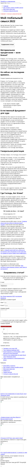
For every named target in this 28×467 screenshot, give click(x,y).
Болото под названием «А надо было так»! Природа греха (14, 355)
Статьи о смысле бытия (10, 11)
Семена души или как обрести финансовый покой (14, 222)
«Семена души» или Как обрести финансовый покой (10, 418)
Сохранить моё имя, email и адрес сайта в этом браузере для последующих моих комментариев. (14, 321)
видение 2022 (11, 296)
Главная (5, 6)
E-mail (2, 282)
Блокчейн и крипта (9, 365)
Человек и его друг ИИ (10, 348)
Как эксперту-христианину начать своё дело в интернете (14, 267)
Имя (2, 302)
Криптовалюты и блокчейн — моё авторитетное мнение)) (13, 352)
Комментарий (5, 308)
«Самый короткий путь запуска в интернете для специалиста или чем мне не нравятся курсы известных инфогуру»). (13, 251)
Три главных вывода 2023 (11, 350)
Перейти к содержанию (8, 1)
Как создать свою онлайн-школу (13, 7)
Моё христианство (9, 9)
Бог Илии (3, 296)
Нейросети (6, 370)
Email (3, 305)
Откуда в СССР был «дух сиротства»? (12, 438)
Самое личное (7, 372)
